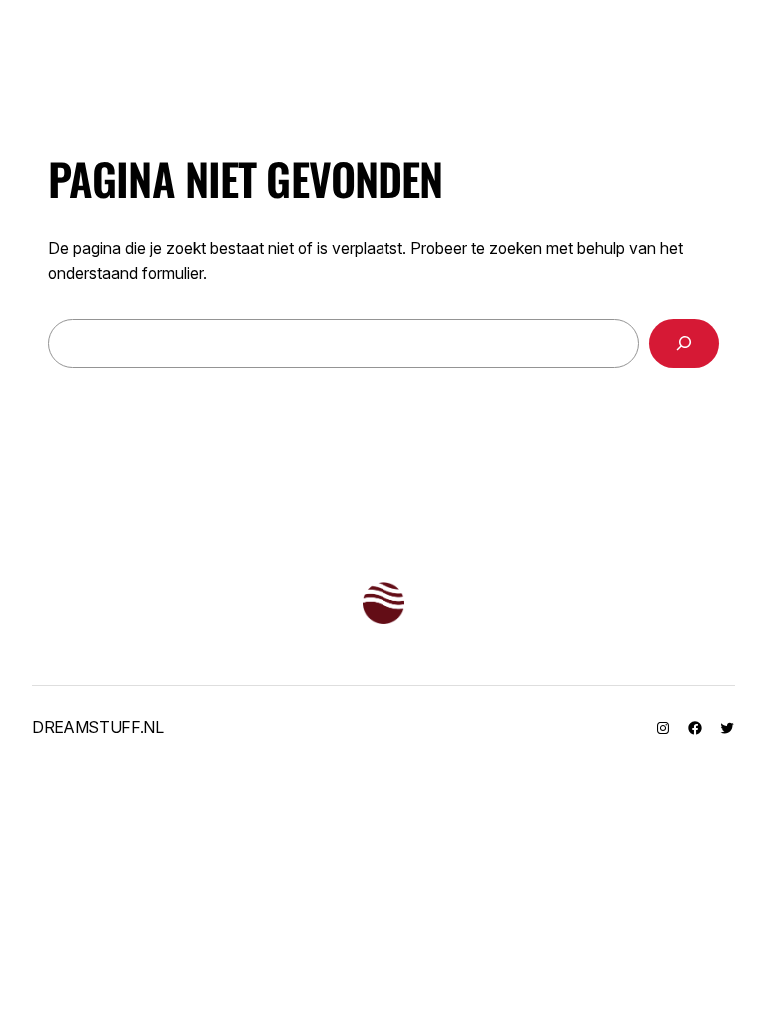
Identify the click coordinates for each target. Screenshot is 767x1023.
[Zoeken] (684, 343)
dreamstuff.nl (98, 727)
